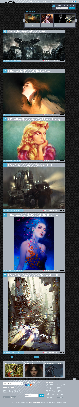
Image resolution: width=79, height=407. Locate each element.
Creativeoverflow (49, 390)
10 (27, 357)
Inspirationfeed (60, 385)
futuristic (17, 352)
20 (30, 357)
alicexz (7, 160)
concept (15, 60)
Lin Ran (14, 114)
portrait (19, 114)
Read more (6, 397)
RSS (31, 385)
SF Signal (59, 393)
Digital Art (30, 1)
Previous (24, 20)
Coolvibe (10, 1)
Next (76, 20)
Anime (10, 60)
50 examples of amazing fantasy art (29, 24)
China (7, 114)
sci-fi (22, 210)
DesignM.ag (48, 393)
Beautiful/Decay (49, 388)
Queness (59, 390)
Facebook (73, 1)
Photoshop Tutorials (61, 388)
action (7, 60)
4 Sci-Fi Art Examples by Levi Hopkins (32, 165)
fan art (19, 60)
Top (74, 379)
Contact (62, 1)
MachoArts (59, 387)
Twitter (75, 1)
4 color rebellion (49, 385)
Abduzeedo (48, 387)
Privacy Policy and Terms (34, 402)
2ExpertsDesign (49, 384)
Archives (51, 1)
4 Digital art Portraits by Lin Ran (29, 71)
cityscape (8, 352)
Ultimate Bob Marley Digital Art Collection (55, 24)
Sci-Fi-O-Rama (60, 391)
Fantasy (15, 160)
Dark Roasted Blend (50, 391)
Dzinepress (48, 396)
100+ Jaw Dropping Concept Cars (68, 24)
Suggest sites (60, 397)
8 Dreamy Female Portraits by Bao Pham (34, 215)
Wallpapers (43, 1)
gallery (10, 114)
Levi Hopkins (17, 210)
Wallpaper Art (60, 396)
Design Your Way (50, 394)
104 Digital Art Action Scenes (26, 31)
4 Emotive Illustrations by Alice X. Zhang (34, 119)
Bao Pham (8, 270)
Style (36, 1)
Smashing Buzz (60, 394)
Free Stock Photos (61, 384)
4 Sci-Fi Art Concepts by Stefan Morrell (33, 275)
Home (23, 1)
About (57, 1)
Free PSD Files (49, 397)
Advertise (13, 397)
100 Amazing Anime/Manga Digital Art (42, 25)
